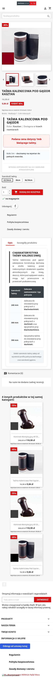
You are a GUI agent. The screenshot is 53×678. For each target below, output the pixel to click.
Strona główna (23, 3)
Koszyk (34, 3)
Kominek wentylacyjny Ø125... (26, 436)
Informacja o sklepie (13, 638)
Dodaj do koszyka (27, 192)
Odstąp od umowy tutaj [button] (15, 646)
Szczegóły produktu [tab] (27, 242)
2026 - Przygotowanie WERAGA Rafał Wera (20, 674)
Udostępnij (15, 206)
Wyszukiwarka (31, 3)
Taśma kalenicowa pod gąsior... (26, 480)
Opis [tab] (10, 242)
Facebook (4, 584)
